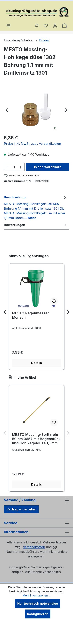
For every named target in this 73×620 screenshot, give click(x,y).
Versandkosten (34, 547)
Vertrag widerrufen (21, 509)
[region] (36, 109)
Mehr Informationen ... (36, 595)
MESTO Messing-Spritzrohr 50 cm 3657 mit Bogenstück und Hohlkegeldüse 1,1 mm (36, 439)
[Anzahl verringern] (8, 167)
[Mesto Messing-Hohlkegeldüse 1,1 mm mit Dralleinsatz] (36, 109)
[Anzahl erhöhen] (21, 167)
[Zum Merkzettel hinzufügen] (54, 301)
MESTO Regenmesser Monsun (30, 315)
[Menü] (8, 25)
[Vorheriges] (7, 109)
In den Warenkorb (47, 167)
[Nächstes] (66, 109)
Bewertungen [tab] (14, 225)
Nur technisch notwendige (37, 603)
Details (36, 363)
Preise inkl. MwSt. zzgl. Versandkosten (32, 144)
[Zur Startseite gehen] (36, 11)
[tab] (35, 207)
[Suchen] (36, 25)
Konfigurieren (37, 614)
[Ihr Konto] (55, 25)
